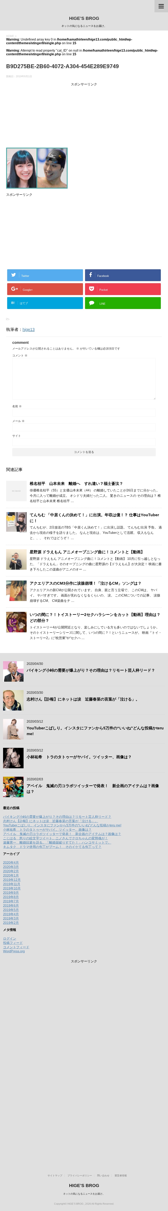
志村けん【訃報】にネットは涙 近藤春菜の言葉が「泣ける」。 (83, 699)
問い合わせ (103, 1175)
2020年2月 (11, 871)
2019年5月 (11, 910)
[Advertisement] (84, 115)
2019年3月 (11, 918)
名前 (17, 406)
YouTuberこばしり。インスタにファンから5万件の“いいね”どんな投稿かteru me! (62, 825)
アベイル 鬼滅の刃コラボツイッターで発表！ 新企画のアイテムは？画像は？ (62, 834)
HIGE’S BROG (84, 18)
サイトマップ (55, 1175)
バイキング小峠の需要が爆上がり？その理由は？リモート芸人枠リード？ (91, 670)
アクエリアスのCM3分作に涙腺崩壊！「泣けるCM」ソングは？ (86, 583)
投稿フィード (13, 943)
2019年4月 (11, 914)
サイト (16, 435)
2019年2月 (11, 923)
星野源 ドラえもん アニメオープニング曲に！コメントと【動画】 (87, 552)
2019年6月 (11, 905)
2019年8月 (11, 897)
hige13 (29, 329)
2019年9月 (11, 892)
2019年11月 (11, 884)
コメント (19, 355)
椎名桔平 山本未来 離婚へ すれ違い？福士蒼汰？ (76, 483)
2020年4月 (11, 862)
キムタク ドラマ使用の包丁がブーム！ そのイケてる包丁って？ (52, 847)
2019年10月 (12, 888)
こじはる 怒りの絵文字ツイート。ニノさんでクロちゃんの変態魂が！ (55, 838)
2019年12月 (12, 880)
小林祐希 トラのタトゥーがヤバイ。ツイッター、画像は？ (79, 757)
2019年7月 (11, 901)
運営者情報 (121, 1175)
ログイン (9, 938)
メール (18, 421)
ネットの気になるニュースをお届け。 (84, 1193)
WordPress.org (14, 951)
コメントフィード (16, 947)
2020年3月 (11, 867)
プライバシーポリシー (79, 1175)
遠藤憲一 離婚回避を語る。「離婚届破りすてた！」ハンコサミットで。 (57, 842)
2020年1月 (11, 875)
